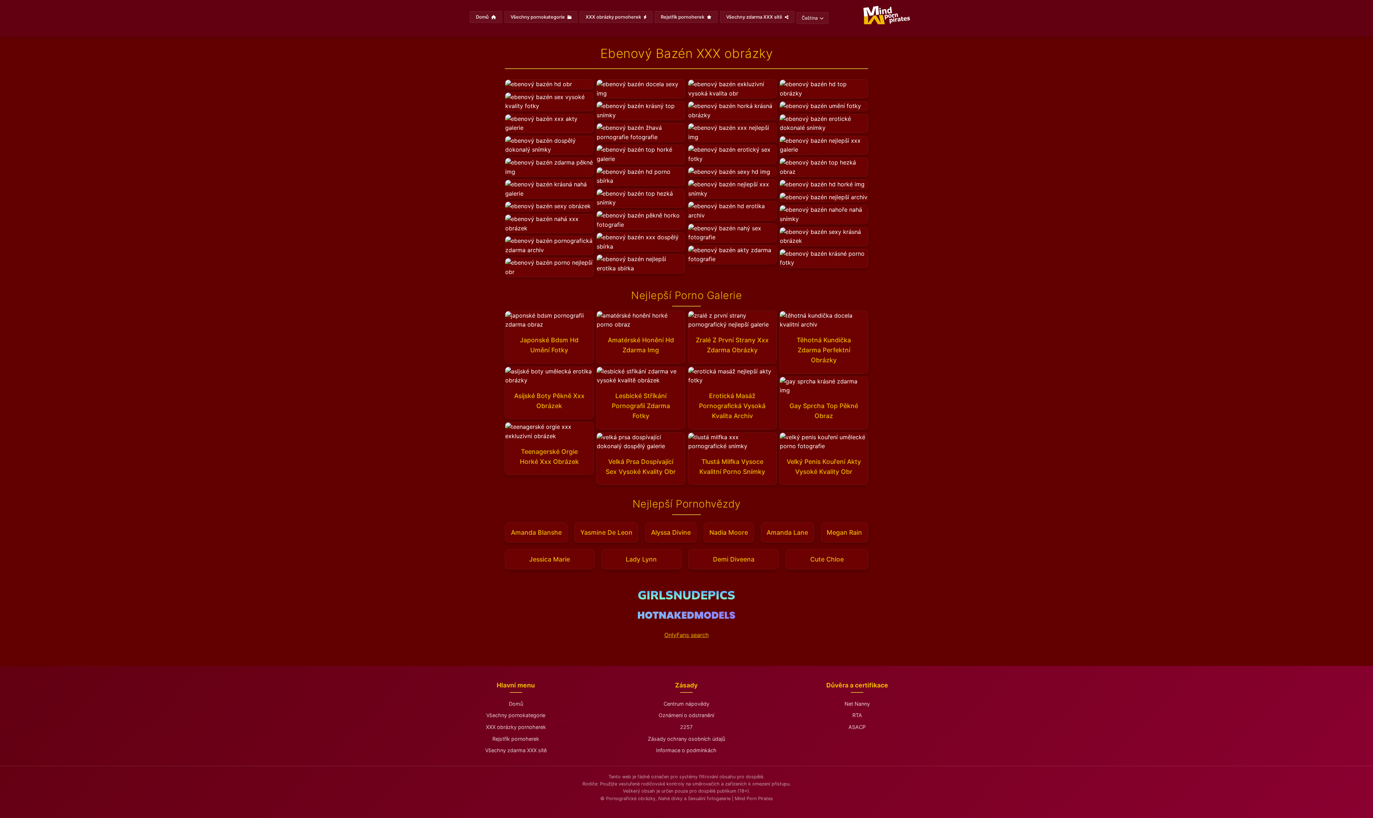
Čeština (810, 18)
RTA (857, 715)
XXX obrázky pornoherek (614, 17)
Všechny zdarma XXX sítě (754, 17)
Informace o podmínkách (686, 750)
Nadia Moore (728, 532)
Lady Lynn (641, 559)
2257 (686, 727)
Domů (483, 17)
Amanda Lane (787, 532)
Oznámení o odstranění (686, 715)
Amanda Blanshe (536, 532)
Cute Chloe (827, 559)
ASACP (857, 727)
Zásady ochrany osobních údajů (686, 739)
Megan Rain (844, 532)
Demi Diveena (733, 559)
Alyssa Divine (671, 532)
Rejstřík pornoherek (683, 17)
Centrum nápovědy (686, 704)
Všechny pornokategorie (538, 17)
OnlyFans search (686, 634)
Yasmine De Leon (606, 532)
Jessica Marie (549, 559)
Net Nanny (857, 704)
